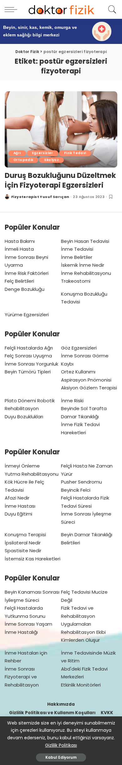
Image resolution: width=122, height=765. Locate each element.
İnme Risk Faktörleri (26, 273)
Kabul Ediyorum (61, 757)
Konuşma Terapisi (25, 534)
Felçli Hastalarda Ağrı (29, 348)
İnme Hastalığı (21, 632)
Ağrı (17, 153)
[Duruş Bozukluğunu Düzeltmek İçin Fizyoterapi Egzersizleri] (61, 129)
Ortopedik (23, 160)
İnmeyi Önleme (22, 466)
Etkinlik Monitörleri (81, 685)
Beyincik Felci (75, 490)
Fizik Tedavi (75, 153)
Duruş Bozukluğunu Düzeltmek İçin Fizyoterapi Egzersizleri (60, 180)
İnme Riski (72, 400)
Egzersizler (42, 153)
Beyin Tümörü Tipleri (28, 371)
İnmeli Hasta (19, 249)
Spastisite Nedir (23, 550)
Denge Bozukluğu (24, 289)
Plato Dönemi (20, 400)
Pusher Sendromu (81, 482)
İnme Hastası (20, 506)
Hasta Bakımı (20, 241)
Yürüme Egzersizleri (27, 314)
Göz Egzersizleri (79, 348)
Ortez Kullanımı (78, 371)
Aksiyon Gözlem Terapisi (89, 387)
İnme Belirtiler (76, 257)
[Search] (111, 9)
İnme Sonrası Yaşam (28, 624)
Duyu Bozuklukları (24, 416)
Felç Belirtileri (19, 281)
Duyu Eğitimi (18, 514)
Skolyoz (51, 160)
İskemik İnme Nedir (82, 265)
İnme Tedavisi (77, 249)
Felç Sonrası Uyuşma (28, 355)
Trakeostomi (75, 281)
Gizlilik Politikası (61, 745)
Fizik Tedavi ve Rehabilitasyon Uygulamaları (78, 616)
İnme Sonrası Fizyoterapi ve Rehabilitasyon (22, 677)
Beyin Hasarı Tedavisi (85, 241)
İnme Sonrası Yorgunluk (31, 364)
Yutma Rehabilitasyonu (31, 474)
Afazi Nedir (17, 498)
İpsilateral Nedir (23, 542)
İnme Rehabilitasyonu (86, 273)
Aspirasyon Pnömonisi (86, 380)
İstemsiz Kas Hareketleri (32, 558)
